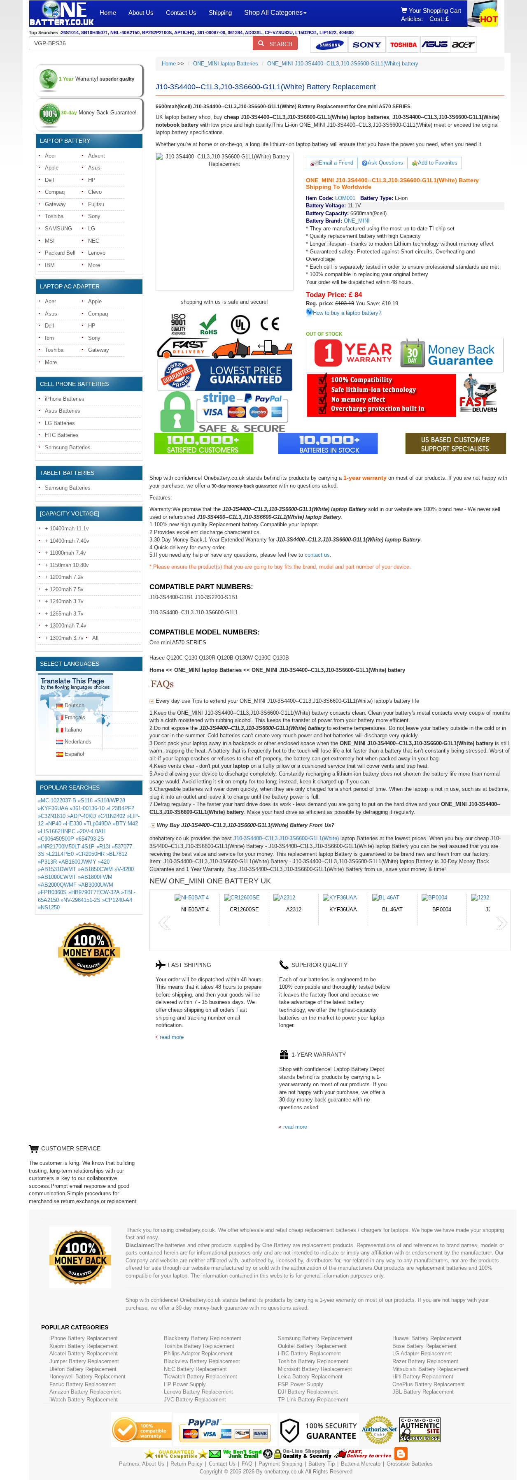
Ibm (49, 338)
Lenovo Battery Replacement (198, 1392)
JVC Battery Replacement (195, 1399)
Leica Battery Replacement (310, 1376)
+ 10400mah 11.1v (67, 528)
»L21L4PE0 (60, 854)
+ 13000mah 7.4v (65, 626)
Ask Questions (385, 163)
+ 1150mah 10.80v (67, 565)
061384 (235, 32)
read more (172, 1037)
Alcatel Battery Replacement (83, 1353)
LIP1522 (327, 32)
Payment (269, 1464)
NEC (93, 241)
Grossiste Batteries (410, 1464)
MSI (50, 241)
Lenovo (96, 253)
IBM (50, 265)
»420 (104, 862)
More (94, 265)
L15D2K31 (306, 32)
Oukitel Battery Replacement (312, 1346)
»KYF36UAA (53, 808)
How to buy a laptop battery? (347, 313)
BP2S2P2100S (157, 32)
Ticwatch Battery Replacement (200, 1376)
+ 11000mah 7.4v (65, 553)
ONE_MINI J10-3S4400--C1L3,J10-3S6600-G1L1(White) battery (342, 63)
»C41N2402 (111, 816)
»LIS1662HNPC (56, 831)
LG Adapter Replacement (422, 1353)
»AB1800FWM (95, 877)
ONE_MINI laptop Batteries (225, 63)
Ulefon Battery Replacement (83, 1369)
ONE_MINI (357, 221)
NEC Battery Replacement (195, 1369)
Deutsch (74, 705)
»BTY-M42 (125, 823)
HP (92, 180)
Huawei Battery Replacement (427, 1338)
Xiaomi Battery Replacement (83, 1346)
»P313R (47, 862)
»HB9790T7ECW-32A (93, 892)
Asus (94, 168)
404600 (346, 32)
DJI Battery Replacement (308, 1392)
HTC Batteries (62, 435)
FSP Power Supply (300, 1384)
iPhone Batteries (64, 399)
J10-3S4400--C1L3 (255, 838)
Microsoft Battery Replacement (315, 1369)
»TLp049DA (97, 823)
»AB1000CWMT (57, 877)
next (502, 923)
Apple (51, 168)
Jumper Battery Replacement (84, 1361)
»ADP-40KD (81, 816)
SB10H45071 (94, 32)
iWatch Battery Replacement (83, 1399)
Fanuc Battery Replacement (82, 1384)
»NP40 (53, 823)
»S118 (85, 800)
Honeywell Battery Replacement (87, 1376)
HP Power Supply (185, 1384)
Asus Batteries (62, 411)
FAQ (247, 1464)
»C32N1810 (51, 816)
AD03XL (253, 32)
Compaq (55, 192)
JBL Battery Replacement (423, 1392)
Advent (96, 156)
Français (75, 717)
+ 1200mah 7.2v (64, 577)
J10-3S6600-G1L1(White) (309, 838)
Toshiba (54, 216)
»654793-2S (90, 839)
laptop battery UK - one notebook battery (61, 13)
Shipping (220, 12)
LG (91, 228)
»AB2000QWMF (57, 885)
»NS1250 (49, 907)
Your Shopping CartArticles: (431, 14)
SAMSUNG (58, 228)
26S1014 (70, 32)
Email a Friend (336, 163)
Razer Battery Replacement (425, 1361)
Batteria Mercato (361, 1464)
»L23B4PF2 (120, 808)
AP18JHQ (184, 32)
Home (108, 12)
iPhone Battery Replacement (83, 1338)
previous (164, 923)
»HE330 (72, 823)
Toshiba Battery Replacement (199, 1346)
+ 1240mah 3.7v (64, 601)
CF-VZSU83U (279, 32)
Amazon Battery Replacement (85, 1392)
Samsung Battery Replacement (315, 1338)
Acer (50, 156)
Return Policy (186, 1464)
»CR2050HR (90, 854)
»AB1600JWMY (77, 862)
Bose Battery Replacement (424, 1346)
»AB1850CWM (95, 869)
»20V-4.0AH (91, 831)
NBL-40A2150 (125, 32)
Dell (49, 180)
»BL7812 (116, 854)
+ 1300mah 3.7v (64, 638)
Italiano (73, 730)
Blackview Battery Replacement (202, 1361)
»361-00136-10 (87, 808)
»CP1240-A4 (117, 900)
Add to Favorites (437, 163)
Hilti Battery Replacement (422, 1376)
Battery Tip (322, 1464)
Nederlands (78, 742)
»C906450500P (56, 839)
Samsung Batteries (68, 447)
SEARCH (278, 43)
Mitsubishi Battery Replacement (430, 1369)
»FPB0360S (52, 892)
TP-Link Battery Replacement (313, 1399)
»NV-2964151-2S (80, 900)
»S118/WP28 (109, 800)
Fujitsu (96, 204)
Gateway (55, 204)
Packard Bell (60, 253)
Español (74, 754)
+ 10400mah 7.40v (67, 541)
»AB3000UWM (95, 885)
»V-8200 (124, 869)
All (95, 638)
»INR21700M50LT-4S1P (66, 846)
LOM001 (345, 198)
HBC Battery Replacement (309, 1353)
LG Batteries (60, 423)
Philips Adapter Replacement (198, 1353)
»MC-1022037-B (57, 800)
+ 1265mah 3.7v (64, 614)
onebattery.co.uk (284, 1471)
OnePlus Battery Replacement (428, 1384)
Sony (94, 216)
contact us (317, 555)
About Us (141, 12)
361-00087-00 (211, 32)
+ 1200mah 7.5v (64, 589)
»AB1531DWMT (57, 869)
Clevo (95, 192)
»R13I (103, 846)
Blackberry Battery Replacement (202, 1338)
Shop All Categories (273, 12)
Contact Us (181, 12)
